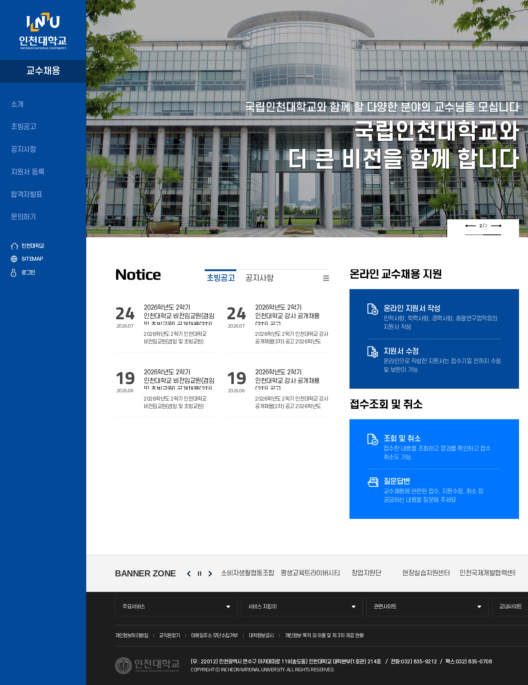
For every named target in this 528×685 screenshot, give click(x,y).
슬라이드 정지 (199, 573)
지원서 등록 (27, 172)
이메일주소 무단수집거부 (214, 635)
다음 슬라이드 (496, 225)
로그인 (28, 273)
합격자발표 (26, 195)
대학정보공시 (261, 635)
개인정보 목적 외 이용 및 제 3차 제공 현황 (324, 635)
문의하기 (23, 217)
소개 (17, 105)
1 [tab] (474, 234)
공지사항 (23, 150)
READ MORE (326, 278)
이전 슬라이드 (470, 225)
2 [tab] (492, 234)
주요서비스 (133, 607)
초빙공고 (23, 127)
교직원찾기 (169, 635)
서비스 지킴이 (262, 607)
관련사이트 (385, 607)
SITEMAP (32, 259)
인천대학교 (33, 246)
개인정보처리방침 (131, 635)
